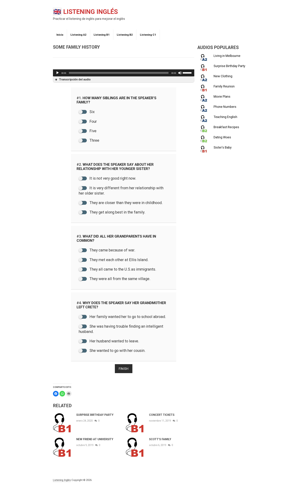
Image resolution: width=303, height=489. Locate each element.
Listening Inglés (85, 12)
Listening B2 (125, 34)
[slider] (188, 72)
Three (94, 140)
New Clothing (223, 76)
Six (92, 112)
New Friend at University (94, 439)
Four (93, 121)
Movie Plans (222, 96)
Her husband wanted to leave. (114, 341)
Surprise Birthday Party (94, 414)
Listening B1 (102, 34)
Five (92, 131)
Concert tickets (161, 414)
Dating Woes (222, 137)
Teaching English (225, 117)
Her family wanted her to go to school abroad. (127, 316)
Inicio (59, 34)
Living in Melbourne (227, 56)
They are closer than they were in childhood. (126, 203)
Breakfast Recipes (226, 127)
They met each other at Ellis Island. (119, 260)
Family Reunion (224, 86)
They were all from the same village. (119, 279)
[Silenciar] (180, 73)
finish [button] (124, 368)
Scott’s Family (160, 439)
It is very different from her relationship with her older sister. (121, 190)
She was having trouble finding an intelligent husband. (121, 329)
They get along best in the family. (117, 212)
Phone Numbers (225, 107)
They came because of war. (112, 250)
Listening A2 (78, 34)
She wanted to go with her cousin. (117, 350)
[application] (123, 72)
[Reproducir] (57, 73)
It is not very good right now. (112, 178)
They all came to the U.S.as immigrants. (122, 269)
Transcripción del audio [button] (75, 79)
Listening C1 (148, 34)
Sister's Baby (223, 147)
